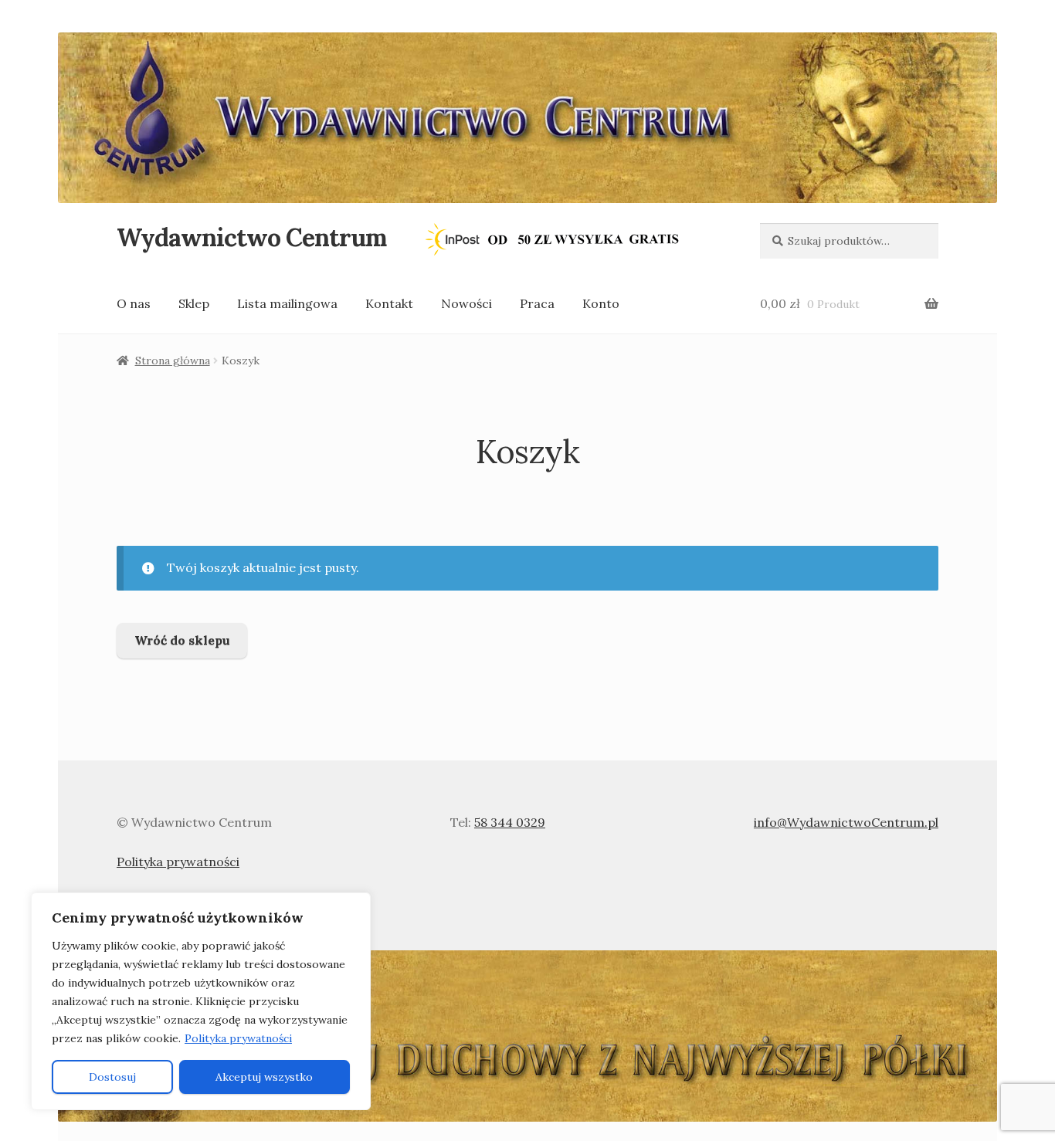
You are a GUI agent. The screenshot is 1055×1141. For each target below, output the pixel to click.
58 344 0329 (509, 822)
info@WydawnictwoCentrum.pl (846, 822)
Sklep (193, 303)
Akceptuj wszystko (264, 1077)
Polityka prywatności (238, 1038)
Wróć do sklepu (182, 640)
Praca (537, 303)
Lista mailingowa (287, 303)
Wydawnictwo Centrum (251, 237)
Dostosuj (112, 1077)
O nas (134, 303)
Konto (600, 303)
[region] (201, 1001)
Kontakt (389, 303)
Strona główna (172, 360)
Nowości (466, 303)
